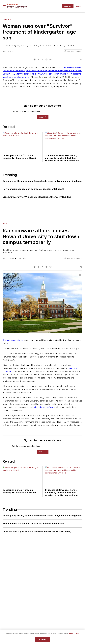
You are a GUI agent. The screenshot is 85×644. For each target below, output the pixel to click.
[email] (50, 59)
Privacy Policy (74, 633)
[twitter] (42, 59)
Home (5, 223)
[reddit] (46, 59)
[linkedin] (38, 59)
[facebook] (34, 59)
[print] (81, 59)
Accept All (42, 639)
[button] (4, 6)
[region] (42, 637)
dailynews (7, 19)
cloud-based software (44, 407)
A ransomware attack (13, 340)
